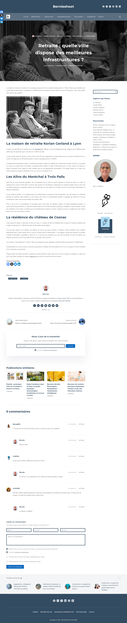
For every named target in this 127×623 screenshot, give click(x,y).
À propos (35, 612)
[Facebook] (103, 6)
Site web (64, 530)
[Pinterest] (113, 6)
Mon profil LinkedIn (64, 301)
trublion (16, 456)
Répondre (81, 424)
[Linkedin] (19, 264)
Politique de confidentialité (64, 612)
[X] (11, 264)
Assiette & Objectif (98, 107)
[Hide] (0, 25)
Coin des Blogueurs (63, 17)
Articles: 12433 (46, 309)
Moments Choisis (98, 110)
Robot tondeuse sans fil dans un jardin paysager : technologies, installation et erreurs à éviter (104, 137)
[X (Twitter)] (107, 6)
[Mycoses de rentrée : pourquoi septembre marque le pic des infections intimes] (76, 376)
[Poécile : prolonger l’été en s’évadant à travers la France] (15, 376)
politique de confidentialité (50, 350)
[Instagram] (110, 6)
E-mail (37, 530)
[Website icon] (42, 305)
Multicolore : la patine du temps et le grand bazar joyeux (81, 586)
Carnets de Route (98, 115)
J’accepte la (47, 350)
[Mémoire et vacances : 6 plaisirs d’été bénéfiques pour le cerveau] (38, 586)
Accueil (26, 17)
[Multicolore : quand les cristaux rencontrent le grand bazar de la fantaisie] (97, 586)
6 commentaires (90, 36)
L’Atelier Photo (97, 105)
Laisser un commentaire (15, 567)
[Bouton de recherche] (115, 91)
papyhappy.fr (38, 149)
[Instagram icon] (49, 305)
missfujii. (16, 488)
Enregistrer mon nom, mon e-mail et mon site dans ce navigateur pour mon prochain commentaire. (33, 549)
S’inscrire (70, 346)
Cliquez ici (32, 256)
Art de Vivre (48, 17)
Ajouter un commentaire (15, 537)
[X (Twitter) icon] (45, 305)
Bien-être (13, 278)
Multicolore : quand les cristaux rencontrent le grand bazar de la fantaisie (110, 586)
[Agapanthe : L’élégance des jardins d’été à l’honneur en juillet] (9, 586)
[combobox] (103, 92)
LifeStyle (79, 36)
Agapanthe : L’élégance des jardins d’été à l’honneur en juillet (22, 586)
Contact (101, 17)
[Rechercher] (120, 17)
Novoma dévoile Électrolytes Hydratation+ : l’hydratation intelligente (53, 388)
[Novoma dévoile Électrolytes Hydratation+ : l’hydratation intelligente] (56, 376)
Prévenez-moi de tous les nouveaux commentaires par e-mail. (27, 557)
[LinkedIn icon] (38, 305)
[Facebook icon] (34, 305)
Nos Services (91, 17)
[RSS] (120, 6)
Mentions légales (46, 612)
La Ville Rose (97, 102)
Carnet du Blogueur (99, 112)
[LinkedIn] (116, 6)
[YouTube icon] (57, 305)
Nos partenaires (81, 612)
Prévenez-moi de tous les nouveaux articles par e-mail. (25, 561)
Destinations (35, 17)
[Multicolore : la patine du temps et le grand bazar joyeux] (67, 586)
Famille (24, 278)
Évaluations (78, 17)
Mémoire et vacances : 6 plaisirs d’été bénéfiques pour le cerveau (52, 586)
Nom (10, 530)
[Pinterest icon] (53, 305)
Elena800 (16, 424)
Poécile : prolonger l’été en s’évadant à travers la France (14, 386)
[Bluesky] (15, 264)
